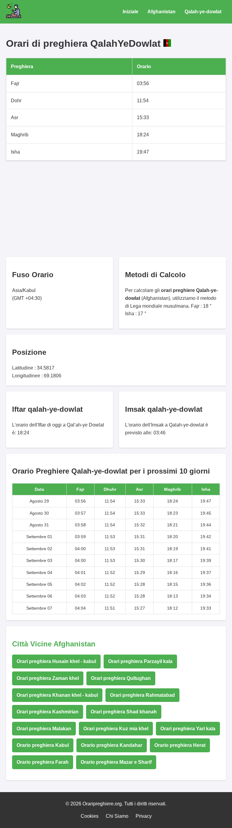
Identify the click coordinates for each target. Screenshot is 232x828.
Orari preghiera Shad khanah (124, 711)
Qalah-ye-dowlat (203, 11)
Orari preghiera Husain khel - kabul (56, 661)
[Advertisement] (116, 209)
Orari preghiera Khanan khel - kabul (57, 695)
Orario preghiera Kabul (43, 745)
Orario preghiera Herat (179, 745)
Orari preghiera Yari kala (187, 728)
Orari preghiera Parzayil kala (140, 661)
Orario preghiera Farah (43, 762)
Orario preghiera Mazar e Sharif (116, 762)
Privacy (144, 816)
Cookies (89, 816)
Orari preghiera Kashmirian (48, 711)
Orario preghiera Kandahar (111, 745)
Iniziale (130, 11)
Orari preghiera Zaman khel (48, 678)
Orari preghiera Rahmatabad (142, 695)
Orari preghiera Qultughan (121, 678)
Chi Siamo (117, 816)
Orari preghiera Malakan (44, 728)
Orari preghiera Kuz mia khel (115, 728)
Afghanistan (161, 11)
